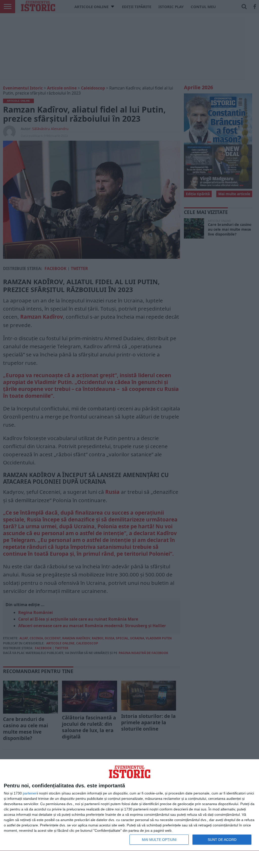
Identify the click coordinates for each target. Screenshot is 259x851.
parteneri (30, 793)
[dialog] (129, 805)
